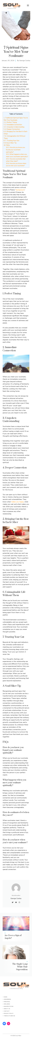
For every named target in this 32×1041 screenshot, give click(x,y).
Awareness (7, 999)
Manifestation (8, 1006)
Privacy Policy (8, 1013)
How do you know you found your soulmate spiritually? (15, 149)
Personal (7, 1001)
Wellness (7, 1004)
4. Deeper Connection (12, 129)
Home (5, 997)
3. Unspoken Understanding (14, 127)
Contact (7, 1011)
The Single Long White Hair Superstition (20, 967)
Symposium (20, 190)
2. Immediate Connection (13, 125)
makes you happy (17, 502)
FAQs (7, 145)
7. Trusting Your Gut (11, 141)
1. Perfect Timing (10, 122)
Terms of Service (9, 1016)
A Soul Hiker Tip (10, 143)
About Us (7, 1008)
